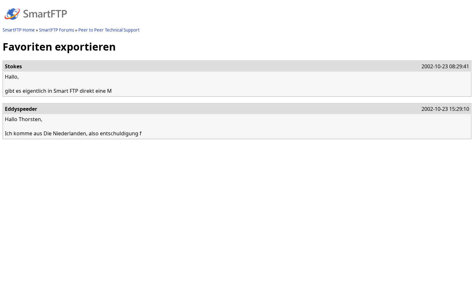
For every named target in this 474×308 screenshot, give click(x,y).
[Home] (36, 23)
